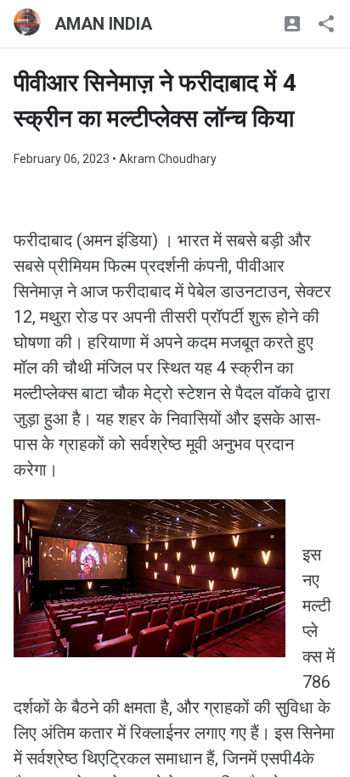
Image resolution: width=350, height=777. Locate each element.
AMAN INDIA (103, 24)
